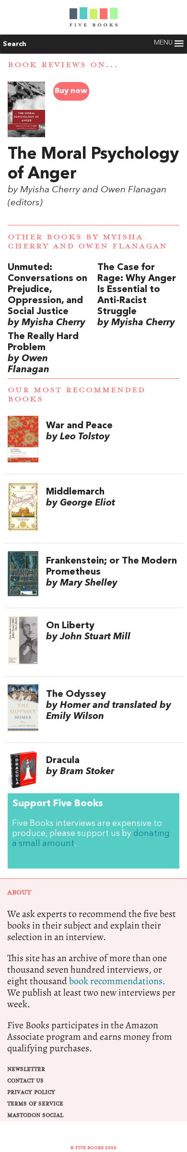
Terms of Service (35, 1103)
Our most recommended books (76, 394)
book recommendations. (117, 981)
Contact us (25, 1080)
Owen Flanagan (122, 246)
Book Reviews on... (63, 64)
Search (14, 44)
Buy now (71, 91)
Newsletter (26, 1069)
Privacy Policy (31, 1092)
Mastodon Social (35, 1115)
